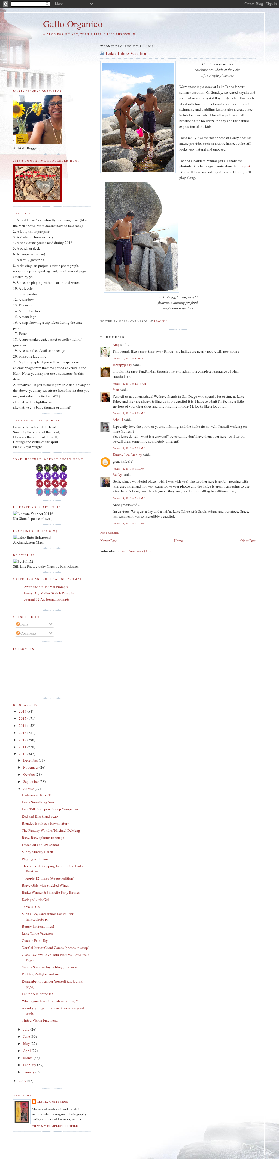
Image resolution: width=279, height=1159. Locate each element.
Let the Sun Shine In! (37, 993)
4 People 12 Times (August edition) (48, 878)
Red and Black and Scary (40, 816)
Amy (116, 344)
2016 (23, 711)
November (31, 767)
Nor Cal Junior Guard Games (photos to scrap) (55, 947)
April (27, 1050)
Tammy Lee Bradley (127, 454)
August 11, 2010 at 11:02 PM (129, 358)
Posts (24, 624)
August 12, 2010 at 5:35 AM (129, 448)
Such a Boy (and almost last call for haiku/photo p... (47, 916)
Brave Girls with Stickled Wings (45, 885)
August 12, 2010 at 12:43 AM (129, 383)
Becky (117, 474)
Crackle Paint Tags (35, 940)
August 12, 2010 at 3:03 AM (129, 413)
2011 (23, 746)
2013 (23, 732)
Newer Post (108, 540)
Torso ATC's (31, 906)
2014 (23, 725)
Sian (116, 389)
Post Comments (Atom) (137, 550)
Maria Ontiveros (52, 1102)
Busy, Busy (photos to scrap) (43, 837)
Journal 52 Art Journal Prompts (46, 599)
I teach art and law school (40, 844)
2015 (23, 718)
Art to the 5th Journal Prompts (46, 586)
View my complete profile (55, 1126)
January (29, 1071)
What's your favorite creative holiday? (50, 1000)
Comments (28, 633)
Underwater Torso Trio (38, 794)
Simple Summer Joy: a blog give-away (50, 967)
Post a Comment (109, 533)
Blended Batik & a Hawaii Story (45, 823)
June (27, 1036)
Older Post (248, 540)
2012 (23, 739)
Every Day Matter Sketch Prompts (49, 593)
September (31, 781)
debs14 (118, 419)
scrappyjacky (122, 364)
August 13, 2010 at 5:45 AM (129, 498)
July (26, 1029)
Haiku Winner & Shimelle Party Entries (51, 892)
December (31, 760)
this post (244, 166)
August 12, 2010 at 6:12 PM (128, 468)
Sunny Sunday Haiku (37, 851)
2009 (23, 1080)
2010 (23, 753)
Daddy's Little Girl (35, 899)
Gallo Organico (73, 23)
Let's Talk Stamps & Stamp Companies (50, 809)
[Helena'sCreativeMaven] (52, 494)
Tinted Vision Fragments (40, 1020)
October (29, 774)
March (28, 1057)
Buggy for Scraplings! (38, 926)
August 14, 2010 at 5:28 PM (128, 523)
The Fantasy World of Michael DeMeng (51, 830)
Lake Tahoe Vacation (126, 53)
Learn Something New (38, 802)
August (29, 788)
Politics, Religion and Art (40, 974)
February (30, 1064)
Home (178, 540)
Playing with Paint (35, 858)
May (27, 1043)
